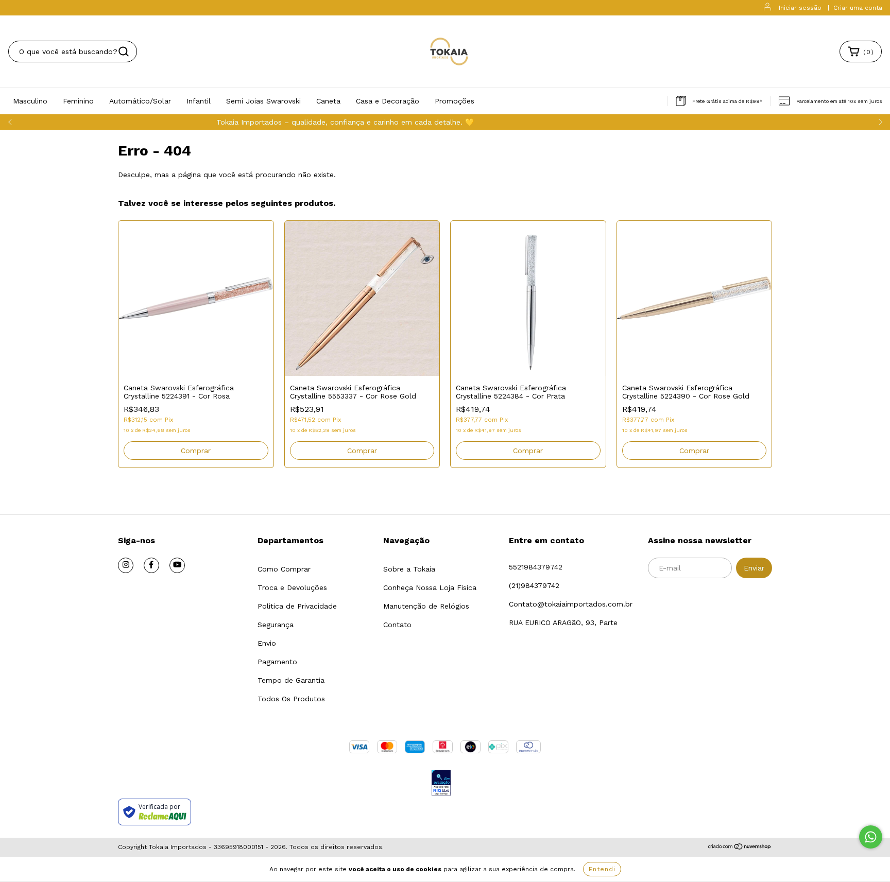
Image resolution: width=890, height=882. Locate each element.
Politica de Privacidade (297, 606)
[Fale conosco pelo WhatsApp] (870, 837)
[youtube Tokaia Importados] (177, 565)
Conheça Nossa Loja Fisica (429, 587)
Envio (267, 643)
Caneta (328, 101)
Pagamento (277, 662)
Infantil (198, 101)
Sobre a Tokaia (409, 569)
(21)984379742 (534, 585)
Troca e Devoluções (292, 587)
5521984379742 (535, 567)
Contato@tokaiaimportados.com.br (570, 604)
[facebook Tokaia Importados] (151, 565)
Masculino (30, 101)
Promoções (454, 101)
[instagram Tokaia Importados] (125, 565)
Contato (397, 624)
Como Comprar (284, 569)
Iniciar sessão (800, 7)
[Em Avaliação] (441, 783)
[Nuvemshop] (740, 847)
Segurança (276, 624)
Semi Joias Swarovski (263, 101)
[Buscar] (123, 51)
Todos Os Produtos (291, 699)
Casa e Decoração (387, 101)
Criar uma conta (857, 7)
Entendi (602, 869)
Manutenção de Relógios (426, 606)
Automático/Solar (140, 101)
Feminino (78, 101)
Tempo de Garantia (291, 680)
